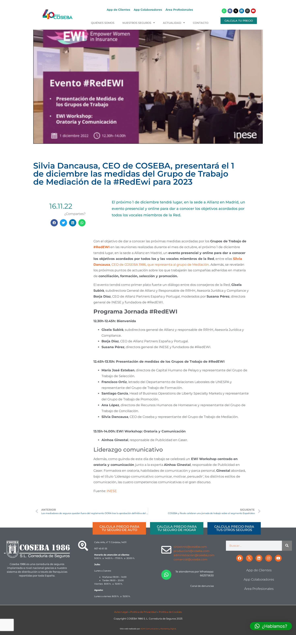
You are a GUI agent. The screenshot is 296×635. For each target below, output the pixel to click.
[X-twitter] (235, 10)
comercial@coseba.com (190, 559)
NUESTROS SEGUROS (136, 22)
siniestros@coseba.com (190, 547)
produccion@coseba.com (191, 551)
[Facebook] (230, 10)
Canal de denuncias (202, 585)
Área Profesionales (179, 9)
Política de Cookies (170, 611)
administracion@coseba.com (194, 555)
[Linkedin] (241, 10)
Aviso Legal (121, 611)
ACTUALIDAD (172, 22)
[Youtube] (253, 10)
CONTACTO (200, 22)
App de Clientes (118, 9)
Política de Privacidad (143, 611)
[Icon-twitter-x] (249, 558)
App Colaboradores (148, 9)
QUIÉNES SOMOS (102, 22)
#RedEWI (101, 247)
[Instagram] (247, 10)
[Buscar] (287, 546)
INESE (112, 491)
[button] (54, 222)
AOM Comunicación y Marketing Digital (158, 629)
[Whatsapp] (224, 10)
